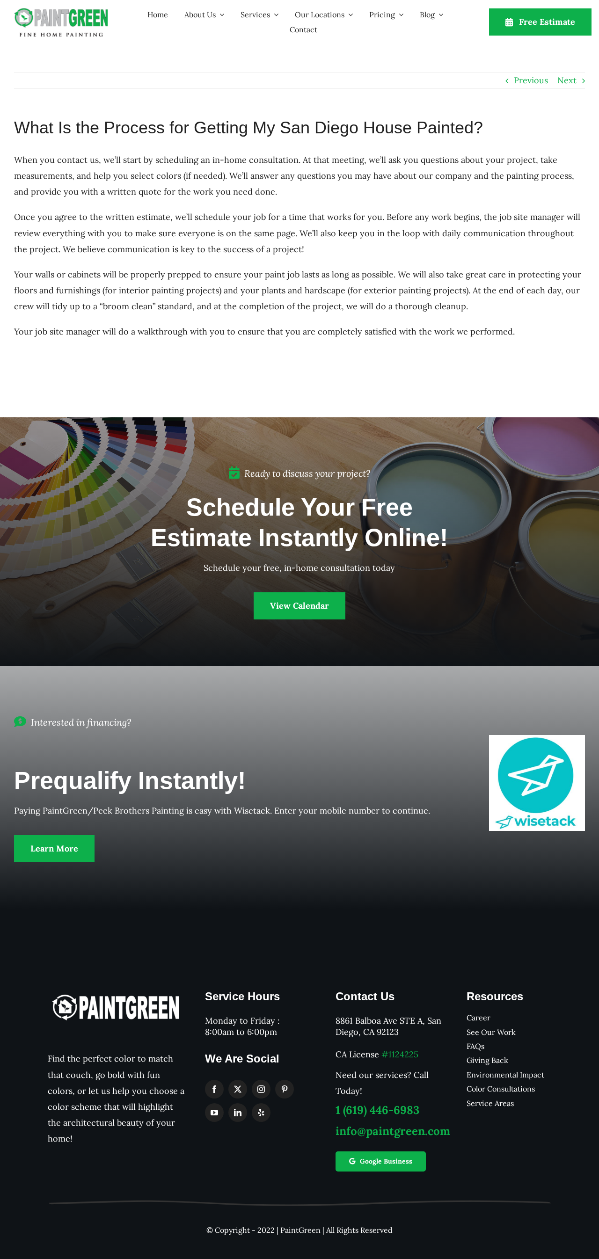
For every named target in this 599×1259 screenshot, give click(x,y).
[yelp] (261, 1112)
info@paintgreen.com (393, 1131)
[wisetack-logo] (537, 739)
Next (567, 80)
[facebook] (214, 1089)
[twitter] (237, 1089)
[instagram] (261, 1089)
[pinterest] (284, 1089)
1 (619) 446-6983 (377, 1110)
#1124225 (399, 1054)
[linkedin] (237, 1112)
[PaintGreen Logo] (61, 12)
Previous (531, 80)
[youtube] (214, 1112)
